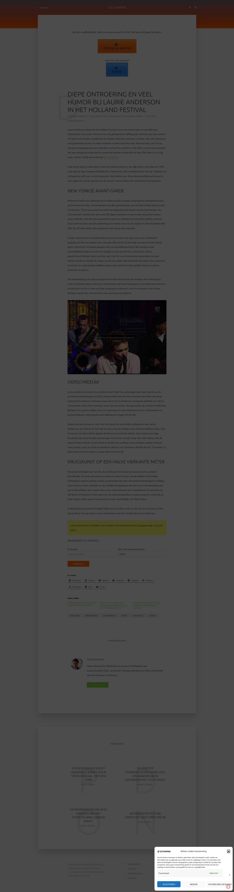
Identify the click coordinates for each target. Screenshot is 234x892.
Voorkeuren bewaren (219, 884)
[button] (228, 851)
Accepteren (169, 884)
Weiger (193, 884)
